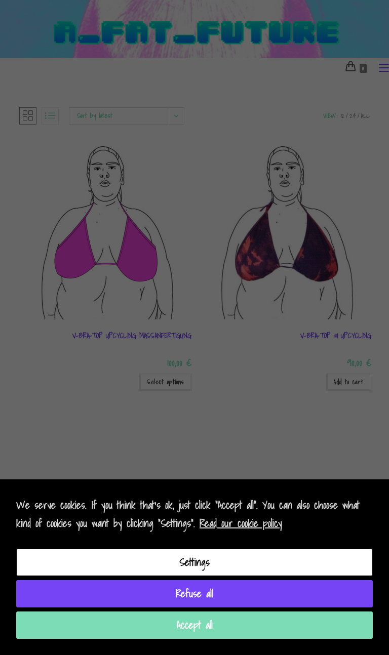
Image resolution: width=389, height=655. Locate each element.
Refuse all (194, 594)
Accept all (195, 625)
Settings (194, 562)
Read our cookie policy (241, 523)
